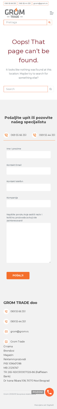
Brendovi (8, 350)
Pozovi (38, 392)
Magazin (8, 355)
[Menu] (52, 13)
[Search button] (49, 22)
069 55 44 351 (25, 3)
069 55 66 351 (10, 3)
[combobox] (25, 22)
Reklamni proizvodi (14, 359)
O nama (8, 346)
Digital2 (50, 405)
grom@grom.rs (40, 3)
